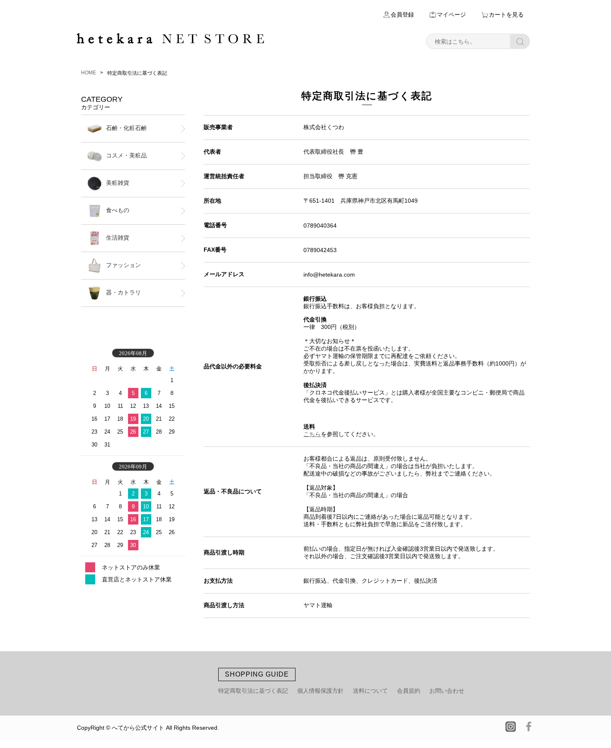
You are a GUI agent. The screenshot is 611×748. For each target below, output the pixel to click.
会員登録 (402, 14)
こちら (312, 434)
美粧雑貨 (117, 182)
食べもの (117, 210)
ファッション (123, 265)
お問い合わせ (446, 690)
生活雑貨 (117, 237)
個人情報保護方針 (320, 690)
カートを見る (506, 14)
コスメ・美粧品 (126, 155)
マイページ (451, 14)
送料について (370, 690)
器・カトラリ (123, 292)
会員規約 (408, 690)
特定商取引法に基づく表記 (253, 690)
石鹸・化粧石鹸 (126, 128)
